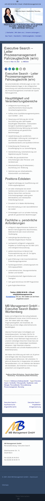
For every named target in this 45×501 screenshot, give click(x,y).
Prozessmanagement (10, 387)
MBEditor (26, 61)
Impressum (34, 477)
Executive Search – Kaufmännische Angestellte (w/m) (10, 404)
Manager (6, 385)
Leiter (35, 383)
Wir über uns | (20, 32)
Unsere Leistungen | (33, 32)
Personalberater (15, 385)
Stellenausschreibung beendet (19, 381)
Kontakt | (38, 36)
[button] (6, 69)
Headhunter (30, 383)
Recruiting (21, 387)
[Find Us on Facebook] (22, 1)
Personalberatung (25, 385)
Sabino (22, 496)
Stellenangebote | (28, 36)
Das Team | (9, 36)
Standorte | (18, 36)
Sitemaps (5, 485)
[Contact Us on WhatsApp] (20, 1)
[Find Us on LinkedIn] (24, 1)
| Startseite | (9, 32)
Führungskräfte (21, 383)
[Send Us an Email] (17, 1)
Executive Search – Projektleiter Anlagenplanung (34, 404)
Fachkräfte (12, 383)
